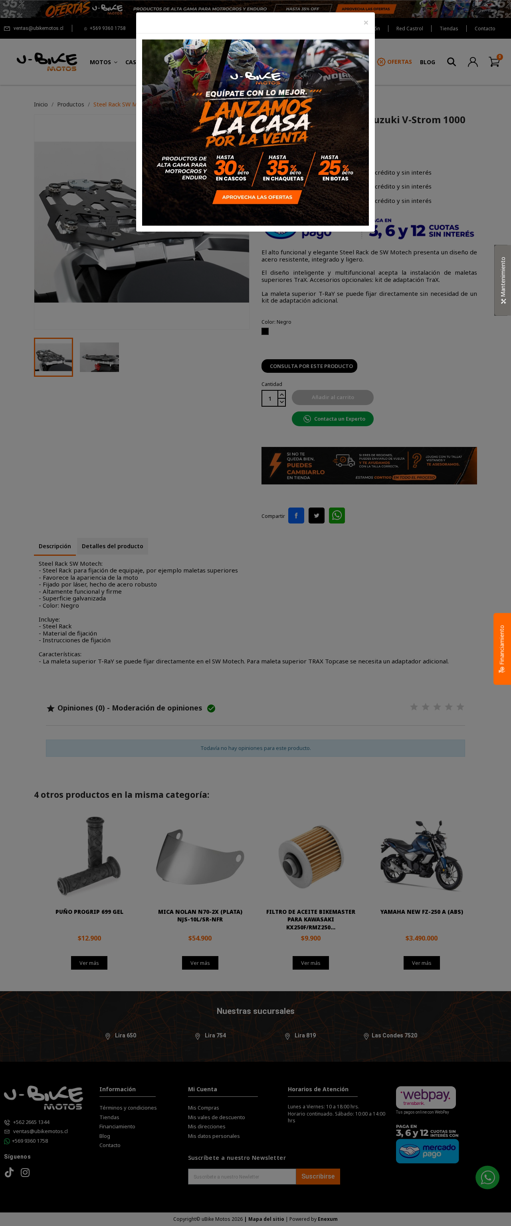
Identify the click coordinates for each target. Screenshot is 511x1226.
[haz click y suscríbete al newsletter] (255, 132)
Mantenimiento (503, 278)
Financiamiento (501, 645)
